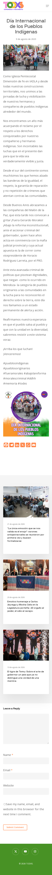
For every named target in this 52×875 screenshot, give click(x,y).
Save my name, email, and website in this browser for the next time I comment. (23, 809)
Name (8, 755)
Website (8, 785)
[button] (47, 5)
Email (7, 770)
